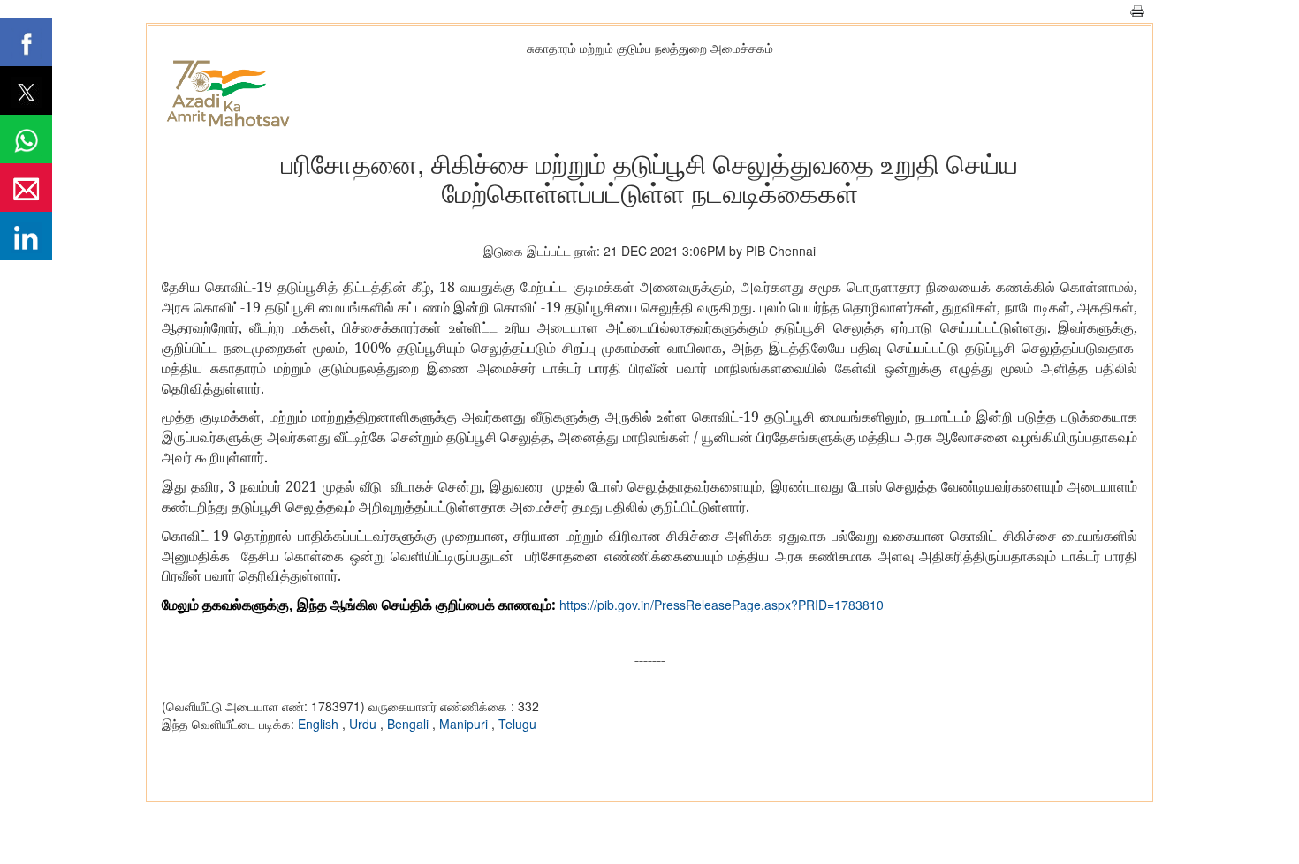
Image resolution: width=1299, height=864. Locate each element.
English (320, 724)
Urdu (364, 724)
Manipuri (465, 724)
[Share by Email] (26, 187)
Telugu (517, 724)
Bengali (409, 724)
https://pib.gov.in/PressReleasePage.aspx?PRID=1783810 (721, 604)
